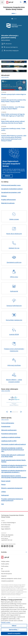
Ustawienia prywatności (7, 581)
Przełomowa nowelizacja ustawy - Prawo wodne (13, 129)
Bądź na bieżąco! (5, 40)
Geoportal (3, 576)
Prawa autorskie (5, 571)
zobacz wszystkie (5, 77)
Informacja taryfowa (14, 365)
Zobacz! (7, 176)
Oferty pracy (14, 277)
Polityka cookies (5, 561)
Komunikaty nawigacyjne (14, 320)
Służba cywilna (5, 564)
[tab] (12, 19)
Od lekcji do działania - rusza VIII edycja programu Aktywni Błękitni (12, 107)
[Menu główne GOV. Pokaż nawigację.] (2, 2)
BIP (2, 568)
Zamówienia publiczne (14, 262)
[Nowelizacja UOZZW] (14, 71)
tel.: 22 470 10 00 (5, 536)
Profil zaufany (4, 566)
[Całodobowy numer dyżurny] (14, 62)
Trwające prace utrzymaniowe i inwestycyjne (14, 350)
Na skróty (4, 552)
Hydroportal (14, 291)
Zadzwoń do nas (14, 248)
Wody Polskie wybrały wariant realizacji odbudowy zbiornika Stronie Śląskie (13, 122)
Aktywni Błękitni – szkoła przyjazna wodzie (14, 381)
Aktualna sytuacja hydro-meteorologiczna (13, 94)
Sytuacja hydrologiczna (14, 305)
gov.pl (6, 557)
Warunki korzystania (6, 573)
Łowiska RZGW (14, 334)
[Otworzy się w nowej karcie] (2, 546)
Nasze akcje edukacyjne (14, 234)
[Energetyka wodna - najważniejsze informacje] (14, 66)
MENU (13, 13)
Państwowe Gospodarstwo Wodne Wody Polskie (14, 8)
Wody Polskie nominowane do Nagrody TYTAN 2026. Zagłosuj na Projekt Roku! (13, 115)
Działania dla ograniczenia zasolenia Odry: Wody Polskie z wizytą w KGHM (13, 100)
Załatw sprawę (14, 219)
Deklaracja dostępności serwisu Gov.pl (11, 578)
